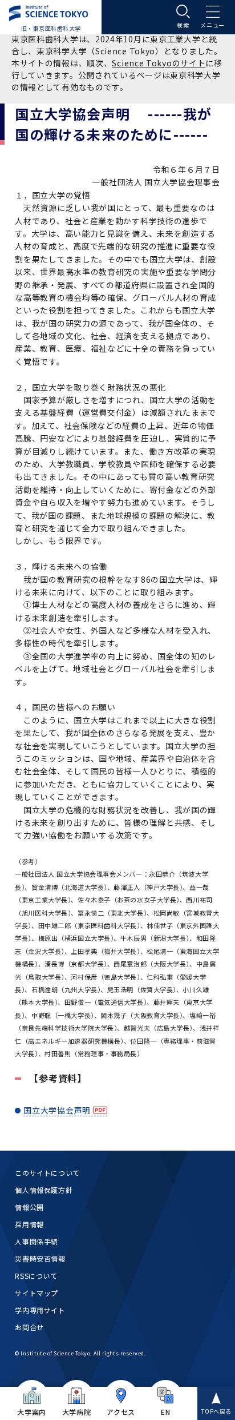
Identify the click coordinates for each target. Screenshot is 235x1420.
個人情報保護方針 (43, 1190)
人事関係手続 (36, 1241)
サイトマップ (36, 1293)
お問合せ (29, 1327)
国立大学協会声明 (57, 1110)
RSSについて (36, 1275)
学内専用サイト (40, 1310)
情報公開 (29, 1207)
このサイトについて (47, 1173)
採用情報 (29, 1224)
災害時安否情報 (40, 1258)
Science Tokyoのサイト (158, 63)
